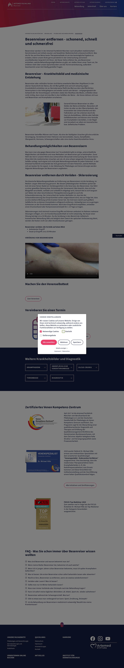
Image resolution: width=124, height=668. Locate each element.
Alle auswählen (49, 342)
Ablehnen (64, 342)
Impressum (57, 351)
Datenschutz (66, 351)
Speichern (77, 342)
